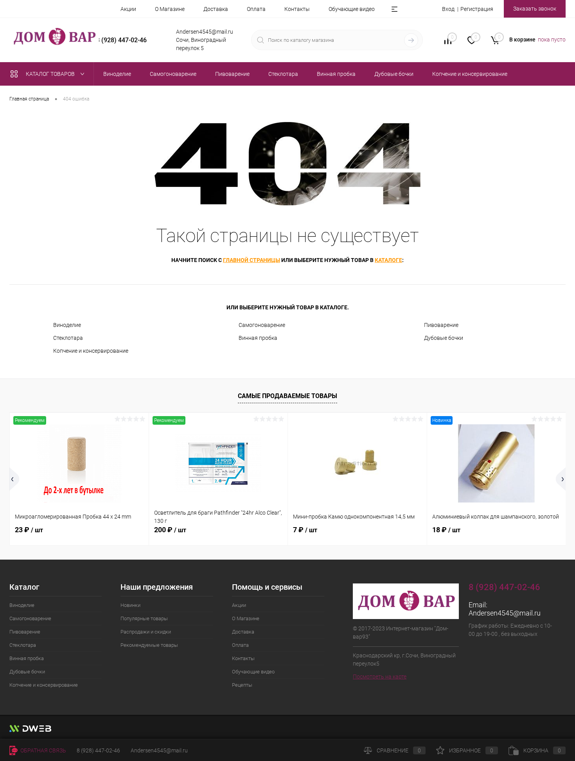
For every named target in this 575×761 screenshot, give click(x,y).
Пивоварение (441, 325)
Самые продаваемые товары (287, 396)
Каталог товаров (51, 74)
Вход (448, 9)
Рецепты (242, 685)
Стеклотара (68, 338)
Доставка (215, 9)
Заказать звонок (534, 8)
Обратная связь (42, 750)
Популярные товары (144, 618)
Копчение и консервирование (90, 351)
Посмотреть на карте (379, 676)
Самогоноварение (262, 325)
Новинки (130, 605)
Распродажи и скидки (145, 632)
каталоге (388, 260)
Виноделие (67, 325)
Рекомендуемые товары (149, 645)
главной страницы (251, 260)
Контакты (297, 9)
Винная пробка (258, 338)
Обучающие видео (352, 9)
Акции (128, 9)
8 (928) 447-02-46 (98, 750)
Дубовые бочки (443, 338)
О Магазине (170, 9)
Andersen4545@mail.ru (505, 613)
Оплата (256, 9)
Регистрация (476, 9)
